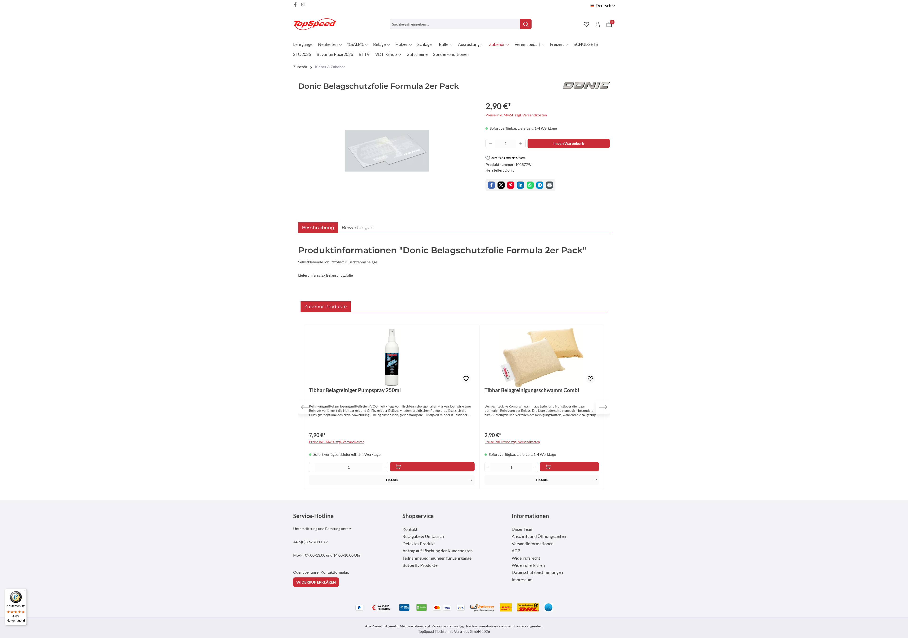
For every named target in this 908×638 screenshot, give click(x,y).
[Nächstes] (603, 407)
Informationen (530, 515)
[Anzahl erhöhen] (521, 143)
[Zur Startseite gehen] (316, 24)
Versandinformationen (533, 543)
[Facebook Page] (295, 4)
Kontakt (410, 529)
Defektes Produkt (418, 543)
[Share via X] (501, 185)
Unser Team (522, 529)
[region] (387, 150)
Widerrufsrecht (526, 558)
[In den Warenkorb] (432, 466)
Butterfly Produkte (419, 565)
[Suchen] (526, 24)
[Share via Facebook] (491, 185)
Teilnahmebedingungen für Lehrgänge (436, 558)
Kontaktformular (334, 572)
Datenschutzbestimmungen (537, 572)
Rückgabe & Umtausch (423, 536)
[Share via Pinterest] (510, 185)
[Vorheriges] (305, 407)
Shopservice (418, 515)
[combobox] (455, 24)
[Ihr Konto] (597, 24)
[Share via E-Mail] (549, 185)
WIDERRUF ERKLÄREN (316, 582)
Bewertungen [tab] (358, 227)
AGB (516, 550)
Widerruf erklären (528, 565)
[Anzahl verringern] (490, 143)
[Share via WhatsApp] (530, 185)
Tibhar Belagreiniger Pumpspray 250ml (355, 390)
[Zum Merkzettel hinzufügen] (466, 378)
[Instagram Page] (303, 4)
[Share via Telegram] (539, 185)
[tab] (318, 227)
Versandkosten (442, 626)
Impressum (522, 579)
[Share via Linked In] (520, 185)
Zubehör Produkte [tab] (325, 306)
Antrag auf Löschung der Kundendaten (437, 550)
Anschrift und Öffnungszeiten (539, 536)
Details (392, 480)
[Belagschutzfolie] (387, 151)
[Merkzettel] (586, 24)
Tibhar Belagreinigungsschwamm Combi (532, 390)
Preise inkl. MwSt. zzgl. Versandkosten (516, 115)
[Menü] (24, 591)
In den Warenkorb (568, 143)
